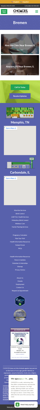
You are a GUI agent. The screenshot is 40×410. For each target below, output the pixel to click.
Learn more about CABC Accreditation (20, 357)
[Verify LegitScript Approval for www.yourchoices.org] (20, 306)
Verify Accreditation (20, 354)
